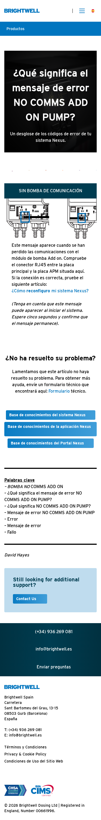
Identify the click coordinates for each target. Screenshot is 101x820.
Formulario (59, 391)
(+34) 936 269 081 (25, 730)
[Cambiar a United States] (96, 170)
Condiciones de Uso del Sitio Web (33, 761)
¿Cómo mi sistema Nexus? (50, 290)
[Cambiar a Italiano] (29, 170)
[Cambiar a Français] (79, 170)
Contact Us (26, 599)
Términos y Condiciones (25, 747)
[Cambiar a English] (12, 171)
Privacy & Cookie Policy (25, 754)
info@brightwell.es (25, 735)
